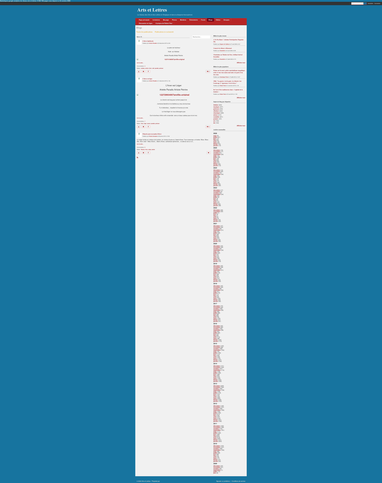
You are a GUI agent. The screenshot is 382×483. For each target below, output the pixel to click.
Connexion (377, 3)
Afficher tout (241, 62)
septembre (217, 154)
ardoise (143, 68)
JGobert (216, 111)
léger (145, 123)
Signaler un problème (223, 481)
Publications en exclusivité (164, 32)
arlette (147, 68)
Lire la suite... (140, 62)
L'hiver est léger (147, 79)
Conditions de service (238, 481)
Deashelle (222, 50)
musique (216, 107)
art (214, 121)
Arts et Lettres (152, 9)
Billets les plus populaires (221, 67)
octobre (216, 153)
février (215, 144)
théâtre (215, 105)
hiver (150, 68)
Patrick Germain (153, 136)
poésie (153, 149)
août (214, 136)
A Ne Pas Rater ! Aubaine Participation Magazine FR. (228, 41)
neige (149, 149)
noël (153, 68)
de (214, 123)
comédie (216, 117)
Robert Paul (223, 85)
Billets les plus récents (219, 36)
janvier (215, 145)
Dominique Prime (224, 77)
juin (214, 138)
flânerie (143, 149)
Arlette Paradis (153, 43)
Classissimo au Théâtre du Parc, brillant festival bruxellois (227, 56)
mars (215, 143)
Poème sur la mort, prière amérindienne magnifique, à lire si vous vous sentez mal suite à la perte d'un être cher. (229, 72)
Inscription (370, 3)
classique (216, 113)
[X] (139, 71)
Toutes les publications (144, 32)
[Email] (143, 71)
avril (214, 141)
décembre (216, 150)
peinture (161, 68)
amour (215, 115)
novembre (216, 151)
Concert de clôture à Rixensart (222, 48)
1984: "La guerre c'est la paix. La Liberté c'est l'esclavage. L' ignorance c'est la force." (227, 82)
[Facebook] (148, 71)
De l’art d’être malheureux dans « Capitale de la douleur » (228, 91)
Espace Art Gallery (224, 44)
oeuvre (149, 123)
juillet (215, 137)
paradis (157, 68)
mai (214, 140)
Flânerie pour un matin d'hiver (152, 134)
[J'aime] (208, 152)
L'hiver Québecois (148, 41)
